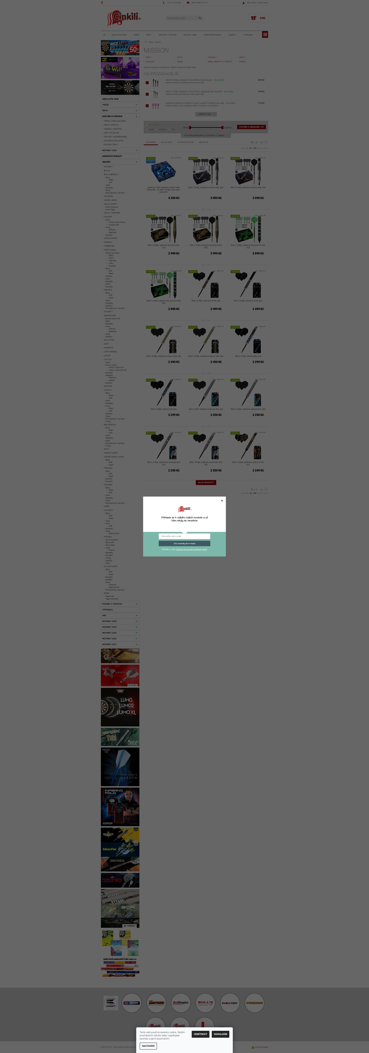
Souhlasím (220, 1034)
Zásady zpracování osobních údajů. (191, 549)
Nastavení (148, 1046)
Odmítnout (200, 1034)
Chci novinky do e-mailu (184, 543)
